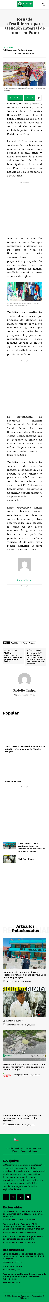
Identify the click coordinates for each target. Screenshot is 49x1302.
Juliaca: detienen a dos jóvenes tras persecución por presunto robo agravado (22, 1118)
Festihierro (16, 643)
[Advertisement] (24, 208)
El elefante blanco (13, 781)
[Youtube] (28, 1197)
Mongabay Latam (21, 1075)
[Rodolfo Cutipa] (24, 679)
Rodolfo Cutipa (25, 50)
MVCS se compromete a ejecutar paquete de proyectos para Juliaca (13, 657)
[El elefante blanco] (24, 768)
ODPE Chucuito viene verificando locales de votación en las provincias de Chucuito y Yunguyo (25, 749)
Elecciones (8, 1262)
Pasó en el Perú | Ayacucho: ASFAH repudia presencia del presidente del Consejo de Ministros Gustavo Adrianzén (23, 1226)
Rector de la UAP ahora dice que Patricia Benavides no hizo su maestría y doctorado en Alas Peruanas (36, 658)
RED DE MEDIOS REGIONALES (14, 1220)
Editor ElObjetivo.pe (15, 1025)
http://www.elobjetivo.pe (24, 695)
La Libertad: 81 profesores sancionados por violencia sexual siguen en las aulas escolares (23, 1214)
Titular (32, 643)
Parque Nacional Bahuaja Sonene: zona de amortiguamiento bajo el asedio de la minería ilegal (24, 1067)
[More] (39, 98)
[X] (20, 1197)
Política (6, 1270)
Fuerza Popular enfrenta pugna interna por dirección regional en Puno (23, 1237)
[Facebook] (6, 1197)
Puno (25, 643)
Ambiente (7, 1282)
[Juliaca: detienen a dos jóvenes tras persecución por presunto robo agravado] (24, 1097)
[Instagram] (13, 1197)
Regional (9, 47)
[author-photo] (4, 981)
